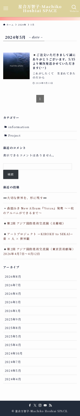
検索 (10, 174)
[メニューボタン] (6, 8)
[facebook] (30, 405)
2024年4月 (13, 379)
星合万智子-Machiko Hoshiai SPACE (40, 8)
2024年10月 (14, 353)
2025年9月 (13, 319)
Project (14, 135)
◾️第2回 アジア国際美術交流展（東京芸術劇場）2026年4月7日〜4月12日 (39, 251)
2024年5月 (13, 370)
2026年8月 (13, 276)
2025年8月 (13, 328)
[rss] (50, 405)
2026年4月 (13, 293)
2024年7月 (13, 362)
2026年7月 (13, 285)
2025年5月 (13, 336)
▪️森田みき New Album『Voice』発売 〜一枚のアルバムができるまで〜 (38, 210)
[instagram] (40, 405)
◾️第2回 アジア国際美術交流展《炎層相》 (34, 223)
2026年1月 (13, 311)
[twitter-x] (35, 405)
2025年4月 (13, 345)
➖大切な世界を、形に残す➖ (25, 198)
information (19, 127)
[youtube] (45, 405)
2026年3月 (13, 302)
